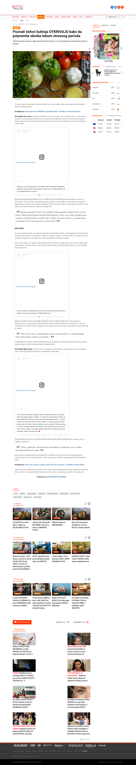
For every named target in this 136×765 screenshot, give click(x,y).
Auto (80, 17)
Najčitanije (104, 25)
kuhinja (22, 493)
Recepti (15, 20)
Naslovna (15, 17)
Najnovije (96, 25)
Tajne (21, 20)
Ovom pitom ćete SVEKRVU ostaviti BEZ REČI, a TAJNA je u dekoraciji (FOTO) (52, 111)
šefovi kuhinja (75, 493)
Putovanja (49, 17)
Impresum (31, 756)
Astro (57, 17)
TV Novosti (88, 17)
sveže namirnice (52, 493)
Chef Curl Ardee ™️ (33, 195)
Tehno (75, 17)
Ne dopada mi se (79, 622)
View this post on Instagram (25, 162)
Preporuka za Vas (19, 629)
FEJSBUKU (62, 477)
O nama (15, 756)
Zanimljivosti (66, 17)
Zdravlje (24, 17)
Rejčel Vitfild (17, 497)
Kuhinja (41, 17)
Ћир (119, 7)
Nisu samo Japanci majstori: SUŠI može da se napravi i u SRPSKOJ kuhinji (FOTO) (54, 465)
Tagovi (16, 489)
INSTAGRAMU (52, 477)
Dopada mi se (61, 622)
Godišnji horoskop (110, 66)
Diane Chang (32, 435)
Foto (79, 751)
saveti (15, 493)
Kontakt (38, 756)
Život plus (32, 17)
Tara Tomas (37, 497)
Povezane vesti (18, 537)
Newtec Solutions (111, 762)
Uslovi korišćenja (23, 756)
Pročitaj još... (18, 504)
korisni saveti (64, 493)
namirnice (42, 493)
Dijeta (27, 20)
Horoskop (84, 751)
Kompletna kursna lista (114, 115)
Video (75, 751)
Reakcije (113, 25)
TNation (120, 762)
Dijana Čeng (27, 497)
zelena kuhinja (31, 493)
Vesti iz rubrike (18, 579)
